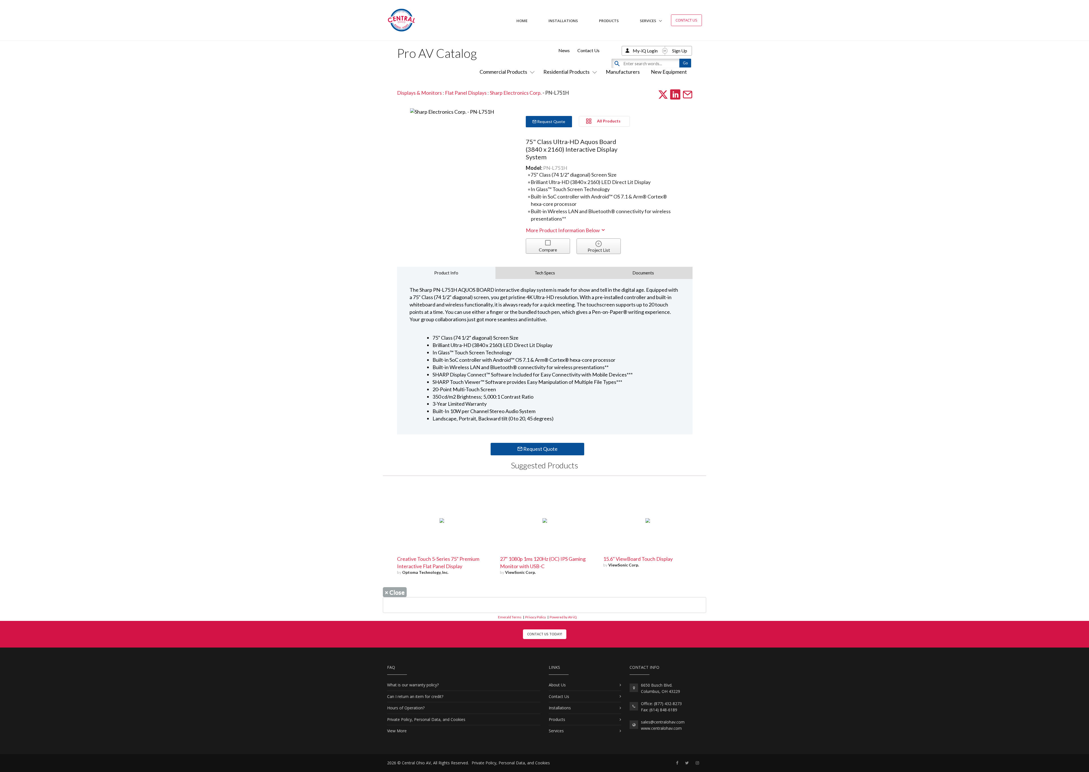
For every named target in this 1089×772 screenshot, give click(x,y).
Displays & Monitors (419, 93)
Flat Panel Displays (466, 93)
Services (648, 20)
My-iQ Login (645, 50)
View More (397, 730)
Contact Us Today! (544, 634)
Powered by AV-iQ (563, 617)
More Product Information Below (563, 230)
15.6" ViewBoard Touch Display (638, 559)
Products (609, 20)
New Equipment (669, 72)
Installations (563, 20)
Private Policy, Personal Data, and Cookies (426, 719)
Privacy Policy (535, 617)
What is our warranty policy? (413, 685)
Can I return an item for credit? (415, 696)
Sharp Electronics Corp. (516, 93)
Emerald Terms (510, 617)
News (564, 50)
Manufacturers (623, 72)
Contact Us (686, 20)
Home (521, 20)
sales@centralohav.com (663, 722)
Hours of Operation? (406, 707)
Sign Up (679, 50)
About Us (557, 685)
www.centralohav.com (661, 728)
